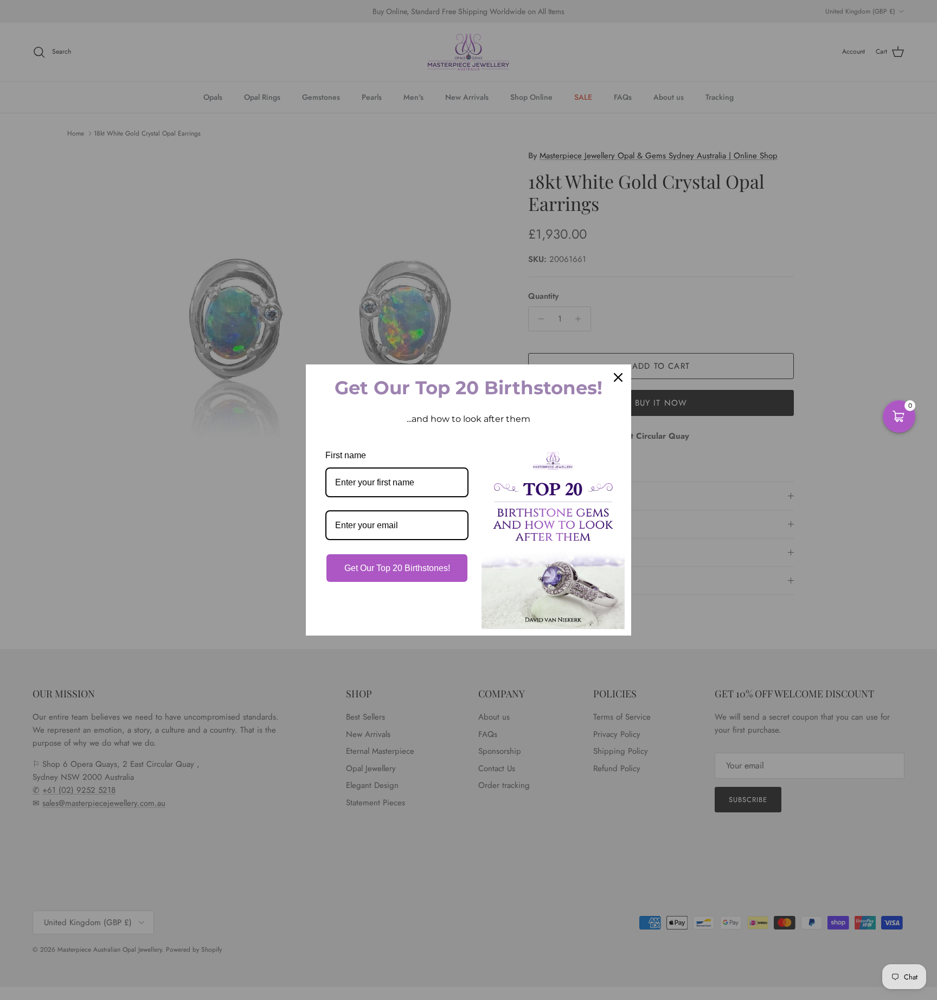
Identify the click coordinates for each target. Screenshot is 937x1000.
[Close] (618, 377)
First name (345, 455)
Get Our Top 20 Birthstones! (397, 568)
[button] (899, 416)
